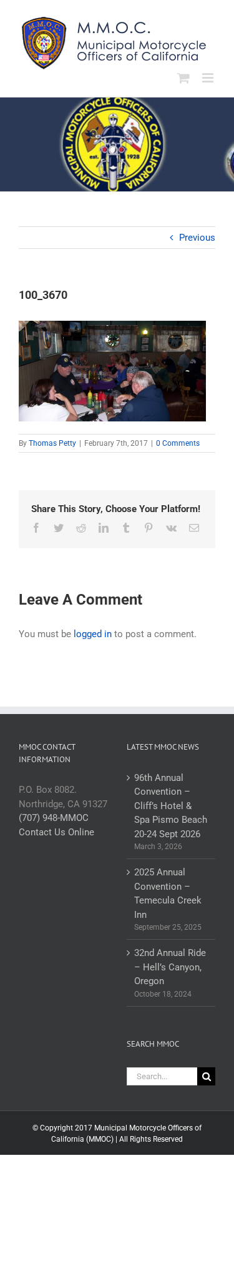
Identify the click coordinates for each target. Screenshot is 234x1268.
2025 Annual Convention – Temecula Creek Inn (168, 893)
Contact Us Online (56, 832)
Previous (197, 237)
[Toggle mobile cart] (183, 77)
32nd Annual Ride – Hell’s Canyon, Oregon (170, 967)
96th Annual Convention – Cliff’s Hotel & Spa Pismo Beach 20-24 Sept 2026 (170, 806)
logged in (93, 634)
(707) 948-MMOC (54, 817)
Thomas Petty (52, 443)
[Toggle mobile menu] (208, 77)
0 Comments (178, 443)
